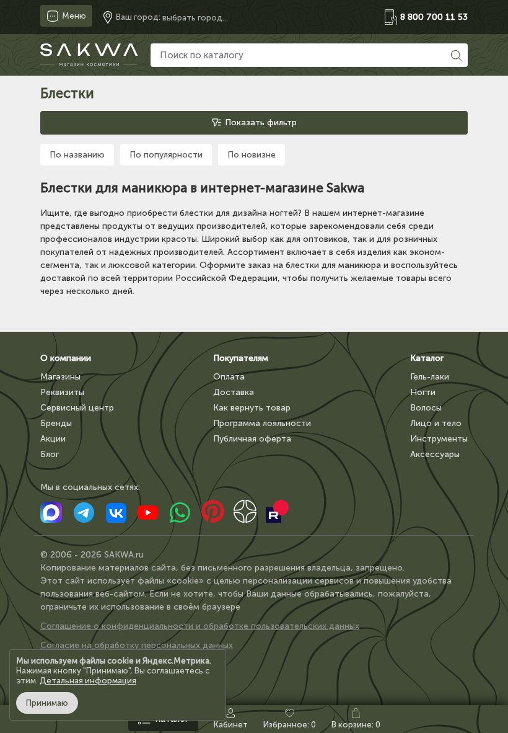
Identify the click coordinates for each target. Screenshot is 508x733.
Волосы (426, 407)
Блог (49, 454)
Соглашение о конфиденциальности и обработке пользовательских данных (199, 626)
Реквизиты (62, 392)
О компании (65, 358)
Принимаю (47, 703)
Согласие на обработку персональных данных (136, 645)
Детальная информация (88, 680)
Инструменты (439, 438)
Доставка (233, 392)
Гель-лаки (429, 376)
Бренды (56, 423)
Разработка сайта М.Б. (88, 664)
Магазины (60, 376)
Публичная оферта (252, 438)
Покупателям (240, 358)
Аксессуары (435, 454)
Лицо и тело (436, 423)
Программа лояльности (262, 423)
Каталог (427, 358)
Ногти (423, 392)
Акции (53, 438)
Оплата (229, 376)
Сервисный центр (77, 407)
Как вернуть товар (252, 407)
